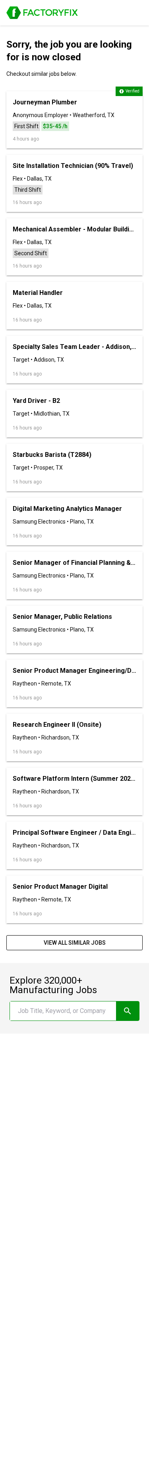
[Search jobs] (127, 1011)
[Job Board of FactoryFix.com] (42, 12)
